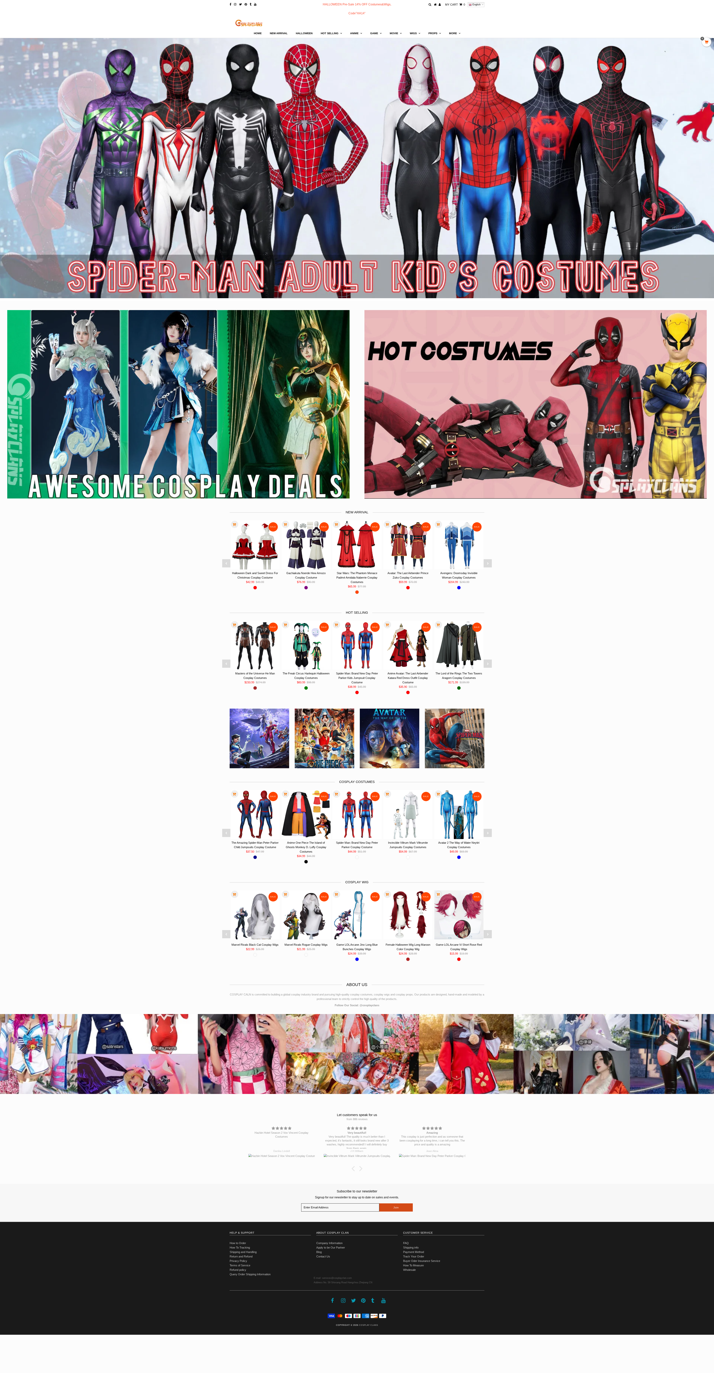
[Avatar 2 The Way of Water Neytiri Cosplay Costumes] (458, 814)
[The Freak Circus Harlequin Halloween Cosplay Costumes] (306, 645)
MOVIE (394, 33)
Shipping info (411, 1247)
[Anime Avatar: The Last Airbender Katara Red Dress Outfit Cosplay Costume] (407, 645)
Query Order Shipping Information (250, 1274)
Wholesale (409, 1269)
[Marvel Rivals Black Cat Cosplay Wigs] (255, 914)
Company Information (329, 1243)
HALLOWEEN (304, 33)
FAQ (406, 1243)
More (453, 33)
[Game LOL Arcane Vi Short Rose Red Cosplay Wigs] (458, 914)
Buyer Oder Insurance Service (421, 1260)
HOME (258, 33)
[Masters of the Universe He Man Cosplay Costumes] (255, 645)
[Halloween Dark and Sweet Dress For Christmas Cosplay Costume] (255, 544)
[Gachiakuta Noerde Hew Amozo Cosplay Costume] (306, 544)
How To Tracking (240, 1247)
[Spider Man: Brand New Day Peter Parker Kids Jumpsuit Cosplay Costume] (357, 645)
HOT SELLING (329, 33)
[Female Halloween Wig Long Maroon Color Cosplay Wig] (407, 914)
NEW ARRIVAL (279, 33)
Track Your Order (413, 1256)
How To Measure (413, 1265)
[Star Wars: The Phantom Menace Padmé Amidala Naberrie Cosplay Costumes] (357, 544)
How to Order (238, 1243)
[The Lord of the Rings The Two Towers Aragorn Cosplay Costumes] (458, 645)
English (476, 4)
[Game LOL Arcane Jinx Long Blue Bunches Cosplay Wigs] (357, 914)
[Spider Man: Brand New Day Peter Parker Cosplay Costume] (357, 814)
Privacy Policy (238, 1260)
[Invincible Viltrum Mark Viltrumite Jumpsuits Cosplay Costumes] (407, 814)
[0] (706, 42)
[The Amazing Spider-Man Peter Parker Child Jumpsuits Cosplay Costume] (255, 814)
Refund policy (238, 1269)
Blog (319, 1252)
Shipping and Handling (243, 1252)
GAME (374, 33)
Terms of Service (240, 1265)
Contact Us (323, 1256)
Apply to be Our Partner (330, 1247)
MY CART (455, 4)
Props (432, 33)
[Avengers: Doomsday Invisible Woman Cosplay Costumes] (458, 544)
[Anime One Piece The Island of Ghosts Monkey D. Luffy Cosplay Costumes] (306, 814)
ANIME (354, 33)
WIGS (413, 33)
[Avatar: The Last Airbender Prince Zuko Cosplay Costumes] (407, 544)
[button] (354, 1168)
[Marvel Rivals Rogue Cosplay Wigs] (306, 914)
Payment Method (413, 1252)
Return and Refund (241, 1256)
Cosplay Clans (368, 1325)
